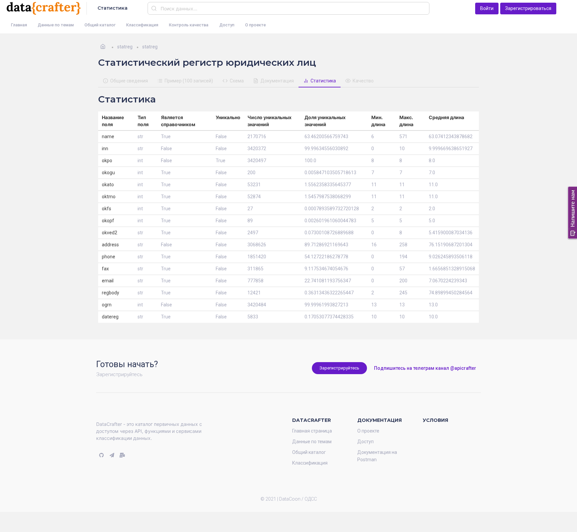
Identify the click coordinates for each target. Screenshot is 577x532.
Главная (19, 24)
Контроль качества (188, 24)
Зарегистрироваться (528, 8)
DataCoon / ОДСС (298, 499)
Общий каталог (100, 24)
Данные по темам (56, 24)
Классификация (142, 24)
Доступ (226, 24)
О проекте (255, 24)
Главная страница (312, 431)
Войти (487, 8)
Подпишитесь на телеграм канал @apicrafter (425, 368)
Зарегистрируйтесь (339, 367)
